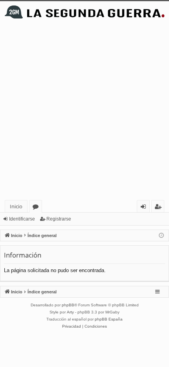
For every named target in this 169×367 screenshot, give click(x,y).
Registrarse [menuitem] (159, 208)
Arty (70, 312)
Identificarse (22, 219)
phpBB (68, 305)
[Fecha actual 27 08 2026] (161, 235)
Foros (37, 208)
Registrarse (58, 219)
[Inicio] (84, 12)
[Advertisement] (84, 111)
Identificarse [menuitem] (144, 208)
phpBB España (109, 319)
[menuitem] (71, 326)
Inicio (16, 206)
